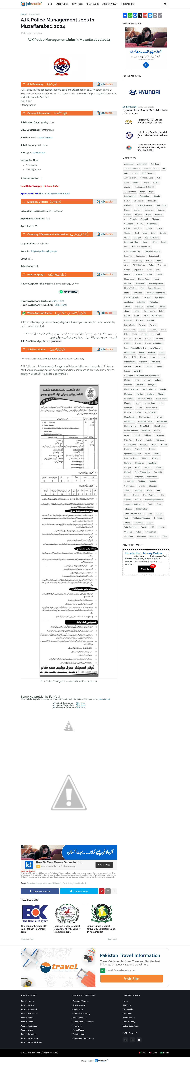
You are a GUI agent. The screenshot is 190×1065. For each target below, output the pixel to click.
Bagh (151, 192)
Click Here (80, 703)
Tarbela (159, 513)
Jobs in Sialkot (27, 1022)
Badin (142, 192)
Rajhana (127, 463)
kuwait (153, 357)
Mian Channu (161, 398)
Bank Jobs (152, 201)
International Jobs (131, 297)
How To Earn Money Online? (54, 193)
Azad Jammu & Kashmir (50, 883)
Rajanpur (155, 458)
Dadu (153, 233)
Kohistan (151, 353)
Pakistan (147, 435)
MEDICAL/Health (145, 398)
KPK (134, 357)
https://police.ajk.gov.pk (44, 251)
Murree (138, 412)
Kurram (143, 357)
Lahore (162, 357)
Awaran (127, 187)
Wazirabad (141, 536)
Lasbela (138, 366)
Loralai (127, 371)
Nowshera (146, 431)
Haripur (159, 274)
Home (23, 14)
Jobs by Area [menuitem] (109, 4)
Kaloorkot (128, 320)
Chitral (159, 228)
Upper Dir (128, 532)
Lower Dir (137, 371)
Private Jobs (140, 449)
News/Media (145, 426)
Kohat (141, 353)
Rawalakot (139, 463)
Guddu (127, 270)
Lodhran (159, 366)
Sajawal (127, 472)
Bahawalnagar (130, 196)
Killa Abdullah (155, 348)
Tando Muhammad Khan (134, 513)
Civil (137, 233)
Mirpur (138, 403)
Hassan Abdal (143, 279)
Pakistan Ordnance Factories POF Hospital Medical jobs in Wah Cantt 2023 (152, 147)
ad (164, 169)
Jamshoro (139, 307)
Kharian (148, 339)
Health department (156, 284)
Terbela (127, 523)
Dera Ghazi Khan (152, 238)
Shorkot (127, 490)
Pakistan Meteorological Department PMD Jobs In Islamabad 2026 (67, 929)
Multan (139, 408)
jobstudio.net (104, 699)
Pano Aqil (128, 440)
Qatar (147, 454)
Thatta (150, 523)
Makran (158, 380)
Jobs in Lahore (27, 1001)
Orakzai (137, 435)
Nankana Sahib (145, 417)
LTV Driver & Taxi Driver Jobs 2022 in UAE (141, 376)
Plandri (164, 444)
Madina (127, 380)
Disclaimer (127, 1013)
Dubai (163, 242)
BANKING (128, 205)
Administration (34, 14)
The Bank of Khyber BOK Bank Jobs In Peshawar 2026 (34, 929)
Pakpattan (160, 435)
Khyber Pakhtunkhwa (153, 343)
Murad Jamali (151, 408)
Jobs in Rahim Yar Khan (31, 1042)
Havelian (127, 284)
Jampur (127, 307)
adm (126, 173)
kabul (161, 311)
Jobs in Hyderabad (29, 1026)
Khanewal (156, 334)
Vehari (138, 532)
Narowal (159, 417)
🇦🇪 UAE (142, 1053)
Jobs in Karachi (27, 1005)
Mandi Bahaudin (149, 389)
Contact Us (128, 1009)
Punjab (152, 449)
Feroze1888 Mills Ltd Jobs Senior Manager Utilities (150, 121)
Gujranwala (138, 270)
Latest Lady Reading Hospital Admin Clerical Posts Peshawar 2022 (153, 135)
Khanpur (127, 339)
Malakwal (140, 385)
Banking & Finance (144, 205)
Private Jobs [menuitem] (92, 4)
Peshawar (160, 440)
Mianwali (127, 403)
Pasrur (139, 440)
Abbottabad (141, 164)
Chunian (127, 233)
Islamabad (159, 297)
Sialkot (149, 490)
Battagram (149, 210)
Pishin (154, 444)
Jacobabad (128, 302)
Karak (142, 330)
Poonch (127, 449)
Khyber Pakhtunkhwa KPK (135, 348)
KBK (126, 334)
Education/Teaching (132, 251)
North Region (159, 426)
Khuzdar (127, 343)
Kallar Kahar (157, 316)
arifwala (136, 182)
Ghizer (149, 261)
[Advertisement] (69, 869)
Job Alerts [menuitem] (128, 4)
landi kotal (155, 362)
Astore (146, 182)
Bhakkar (160, 210)
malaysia (152, 385)
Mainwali (147, 380)
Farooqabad (154, 256)
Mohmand (128, 408)
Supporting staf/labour (154, 500)
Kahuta (127, 316)
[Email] (108, 891)
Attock (156, 182)
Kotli (126, 357)
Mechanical (129, 398)
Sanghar (127, 477)
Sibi (158, 490)
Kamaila (139, 320)
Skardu (136, 495)
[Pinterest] (101, 891)
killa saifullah (129, 353)
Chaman (155, 219)
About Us (127, 1005)
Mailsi (137, 380)
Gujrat (149, 270)
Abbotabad (128, 164)
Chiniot (127, 228)
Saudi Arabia (152, 477)
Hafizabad (139, 274)
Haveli (156, 279)
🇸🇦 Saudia (164, 1053)
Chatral (140, 224)
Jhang (126, 311)
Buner (148, 215)
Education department (141, 247)
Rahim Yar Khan (130, 458)
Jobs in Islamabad (29, 1009)
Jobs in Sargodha (28, 1034)
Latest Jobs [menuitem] (62, 4)
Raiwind (145, 458)
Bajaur (126, 201)
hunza (126, 293)
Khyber (138, 343)
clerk (145, 233)
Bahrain (157, 196)
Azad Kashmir (46, 137)
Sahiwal (159, 467)
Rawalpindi (152, 463)
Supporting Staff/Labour (133, 504)
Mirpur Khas (150, 403)
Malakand (128, 385)
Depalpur (137, 238)
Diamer (145, 242)
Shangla (152, 481)
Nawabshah (162, 421)
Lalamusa (143, 362)
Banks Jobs (161, 205)
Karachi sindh (129, 330)
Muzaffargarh (129, 417)
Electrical (128, 256)
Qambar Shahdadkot (132, 454)
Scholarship (129, 481)
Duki (126, 247)
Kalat (146, 316)
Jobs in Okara (27, 1030)
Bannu (126, 210)
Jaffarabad (154, 302)
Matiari (161, 394)
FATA (126, 261)
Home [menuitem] (49, 4)
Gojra (151, 265)
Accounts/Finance (151, 169)
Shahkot (141, 481)
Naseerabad (129, 421)
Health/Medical (130, 288)
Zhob (165, 536)
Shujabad (138, 490)
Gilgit (126, 265)
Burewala (158, 215)
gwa (158, 270)
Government (39, 152)
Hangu (149, 274)
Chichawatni (152, 224)
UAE (152, 527)
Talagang (128, 509)
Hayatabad (140, 284)
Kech (134, 334)
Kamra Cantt (129, 325)
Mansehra (128, 394)
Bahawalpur (144, 196)
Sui (162, 495)
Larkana (127, 366)
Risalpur (127, 467)
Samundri (158, 472)
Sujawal (127, 500)
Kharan (138, 339)
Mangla (163, 389)
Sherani (142, 486)
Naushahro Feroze (145, 421)
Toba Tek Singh (130, 527)
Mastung (150, 394)
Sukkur (138, 500)
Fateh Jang (137, 261)
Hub (142, 288)
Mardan (140, 394)
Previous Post (28, 939)
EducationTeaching (152, 251)
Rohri (137, 467)
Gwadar (127, 274)
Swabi (150, 504)
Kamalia (150, 320)
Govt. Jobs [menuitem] (77, 4)
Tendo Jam (158, 518)
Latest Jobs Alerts (131, 1026)
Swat (159, 504)
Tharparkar (139, 523)
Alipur (126, 182)
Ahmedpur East (146, 178)
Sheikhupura (129, 486)
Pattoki (149, 440)
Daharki (163, 233)
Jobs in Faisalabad (29, 1013)
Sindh (126, 495)
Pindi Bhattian (130, 444)
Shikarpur (153, 486)
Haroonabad (129, 279)
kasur (163, 330)
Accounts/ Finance (132, 169)
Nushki (157, 431)
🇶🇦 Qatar (153, 1053)
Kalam (137, 316)
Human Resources (155, 288)
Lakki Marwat (129, 362)
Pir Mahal (144, 444)
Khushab (159, 339)
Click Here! (58, 301)
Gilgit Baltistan (139, 265)
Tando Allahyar (142, 509)
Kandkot (142, 325)
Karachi (153, 325)
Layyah (148, 366)
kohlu (162, 353)
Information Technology (155, 293)
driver (155, 242)
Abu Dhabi (155, 164)
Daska (126, 238)
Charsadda (128, 224)
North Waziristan (131, 431)
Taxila (126, 518)
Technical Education (141, 518)
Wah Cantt (128, 536)
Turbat (143, 527)
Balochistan (138, 201)
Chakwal (144, 219)
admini (134, 173)
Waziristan (154, 536)
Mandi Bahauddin (131, 389)
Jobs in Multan (27, 1018)
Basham (137, 210)
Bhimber (138, 215)
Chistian (149, 228)
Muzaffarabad (79, 883)
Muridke (127, 412)
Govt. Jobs (67, 883)
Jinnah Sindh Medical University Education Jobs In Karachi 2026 (101, 929)
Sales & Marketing (142, 472)
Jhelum (136, 311)
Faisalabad (140, 256)
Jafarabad (141, 302)
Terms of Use (129, 1018)
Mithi (161, 403)
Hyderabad (138, 293)
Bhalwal (127, 215)
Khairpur (144, 334)
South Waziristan (150, 495)
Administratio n (148, 173)
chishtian (137, 228)
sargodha (139, 477)
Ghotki (158, 261)
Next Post (112, 939)
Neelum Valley (130, 426)
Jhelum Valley (149, 311)
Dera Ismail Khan (131, 242)
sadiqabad (148, 467)
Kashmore (153, 330)
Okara (126, 435)
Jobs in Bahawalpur (29, 1038)
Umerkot (162, 527)
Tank (150, 513)
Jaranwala (151, 307)
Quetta (156, 454)
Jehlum (162, 307)
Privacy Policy (129, 1022)
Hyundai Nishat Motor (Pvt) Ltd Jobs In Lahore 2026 (145, 112)
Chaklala (133, 219)
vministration (150, 532)
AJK (159, 178)
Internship (147, 297)
